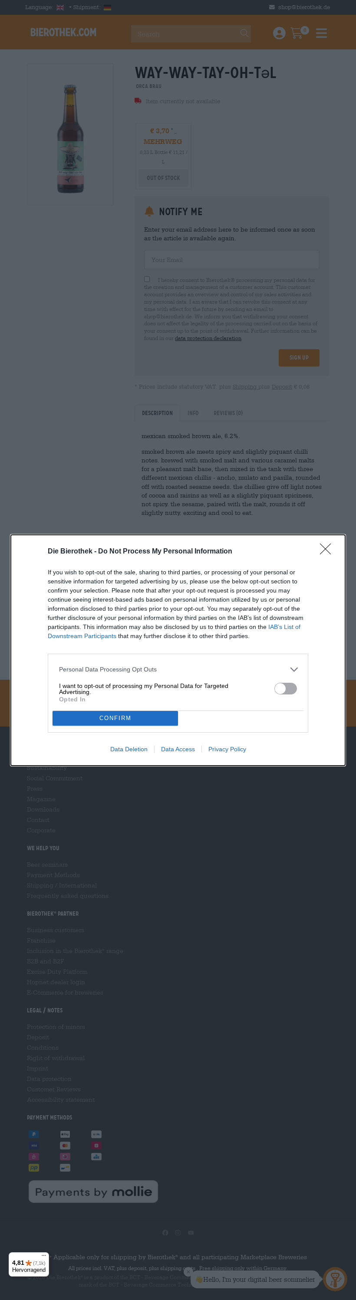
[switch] (285, 688)
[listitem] (178, 669)
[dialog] (178, 650)
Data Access (178, 749)
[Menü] (44, 1257)
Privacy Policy (227, 749)
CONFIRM (115, 718)
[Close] (328, 552)
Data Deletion (129, 749)
